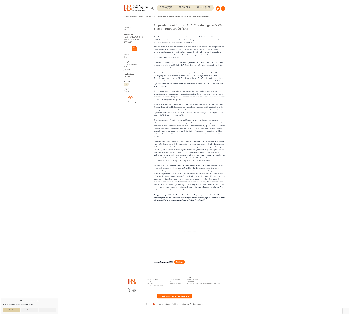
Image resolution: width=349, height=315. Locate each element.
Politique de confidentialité (181, 304)
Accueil (126, 17)
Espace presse (150, 283)
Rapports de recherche (175, 283)
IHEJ (126, 84)
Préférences (47, 310)
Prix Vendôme (190, 281)
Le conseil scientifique (152, 280)
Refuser (29, 310)
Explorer (184, 8)
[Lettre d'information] (218, 8)
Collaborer (203, 8)
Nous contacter (197, 304)
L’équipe (149, 281)
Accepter (11, 310)
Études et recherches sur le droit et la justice (141, 8)
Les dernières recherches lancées (155, 285)
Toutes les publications (146, 17)
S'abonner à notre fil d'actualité (174, 296)
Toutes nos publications (175, 280)
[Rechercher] (223, 8)
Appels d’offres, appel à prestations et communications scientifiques (204, 283)
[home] (152, 8)
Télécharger (179, 262)
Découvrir (166, 8)
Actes (170, 281)
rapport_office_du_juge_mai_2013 (163, 262)
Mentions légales (164, 304)
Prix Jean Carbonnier (192, 280)
